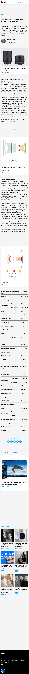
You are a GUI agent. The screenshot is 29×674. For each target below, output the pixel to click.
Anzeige (4, 486)
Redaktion (3, 658)
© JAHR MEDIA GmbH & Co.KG (8, 669)
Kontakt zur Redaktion (6, 660)
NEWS (3, 14)
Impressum (7, 662)
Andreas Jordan (11, 39)
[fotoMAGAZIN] (3, 2)
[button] (8, 442)
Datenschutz (22, 660)
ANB (2, 662)
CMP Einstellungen (5, 664)
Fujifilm (25, 205)
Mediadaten (15, 660)
